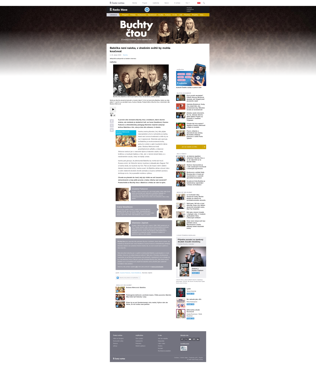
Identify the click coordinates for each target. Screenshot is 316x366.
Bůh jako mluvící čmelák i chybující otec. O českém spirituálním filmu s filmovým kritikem (196, 215)
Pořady (133, 15)
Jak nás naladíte (163, 338)
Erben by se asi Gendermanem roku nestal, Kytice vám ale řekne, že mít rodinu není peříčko (147, 303)
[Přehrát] (113, 109)
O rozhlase (177, 3)
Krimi (188, 74)
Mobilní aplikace (140, 346)
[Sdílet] (114, 115)
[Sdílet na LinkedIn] (112, 130)
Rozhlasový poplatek (164, 351)
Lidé (180, 15)
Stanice (167, 3)
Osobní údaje (184, 357)
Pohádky (180, 77)
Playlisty (187, 15)
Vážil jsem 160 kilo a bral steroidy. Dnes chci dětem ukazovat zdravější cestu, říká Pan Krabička (196, 206)
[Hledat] (204, 3)
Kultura (168, 15)
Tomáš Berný (146, 96)
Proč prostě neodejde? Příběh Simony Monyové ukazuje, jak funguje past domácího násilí (195, 98)
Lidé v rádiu (161, 343)
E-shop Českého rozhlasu (186, 235)
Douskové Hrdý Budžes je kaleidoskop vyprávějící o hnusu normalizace (196, 183)
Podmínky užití (193, 357)
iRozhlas (134, 3)
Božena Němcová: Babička (122, 133)
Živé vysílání (181, 80)
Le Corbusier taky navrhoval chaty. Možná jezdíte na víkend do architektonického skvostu (196, 197)
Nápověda (161, 341)
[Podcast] (111, 115)
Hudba (160, 15)
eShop (115, 346)
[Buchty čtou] (158, 30)
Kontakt (160, 348)
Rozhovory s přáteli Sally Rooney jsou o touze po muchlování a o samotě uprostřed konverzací (195, 175)
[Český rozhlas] (117, 3)
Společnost (152, 15)
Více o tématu (181, 154)
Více (202, 15)
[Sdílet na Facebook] (112, 121)
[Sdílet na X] (112, 125)
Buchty (125, 55)
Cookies (176, 357)
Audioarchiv (190, 9)
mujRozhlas (156, 3)
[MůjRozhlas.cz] (113, 62)
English (201, 357)
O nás (175, 15)
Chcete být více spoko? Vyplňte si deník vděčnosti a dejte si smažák (196, 125)
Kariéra (160, 346)
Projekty (195, 15)
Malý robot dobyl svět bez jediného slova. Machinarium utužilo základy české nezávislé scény (196, 224)
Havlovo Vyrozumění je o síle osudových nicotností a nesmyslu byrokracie (196, 166)
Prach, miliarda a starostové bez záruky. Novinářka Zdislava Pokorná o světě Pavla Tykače (195, 134)
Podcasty (138, 343)
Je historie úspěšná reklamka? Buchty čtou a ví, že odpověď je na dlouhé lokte (195, 158)
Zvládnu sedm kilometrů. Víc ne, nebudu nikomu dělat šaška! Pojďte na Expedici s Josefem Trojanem (195, 116)
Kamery (189, 11)
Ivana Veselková (136, 273)
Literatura (113, 15)
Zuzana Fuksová (125, 273)
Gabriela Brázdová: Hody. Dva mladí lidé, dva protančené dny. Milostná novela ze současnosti (196, 107)
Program (144, 3)
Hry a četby (180, 74)
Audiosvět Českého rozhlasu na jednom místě (188, 87)
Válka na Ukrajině (118, 338)
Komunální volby (118, 341)
